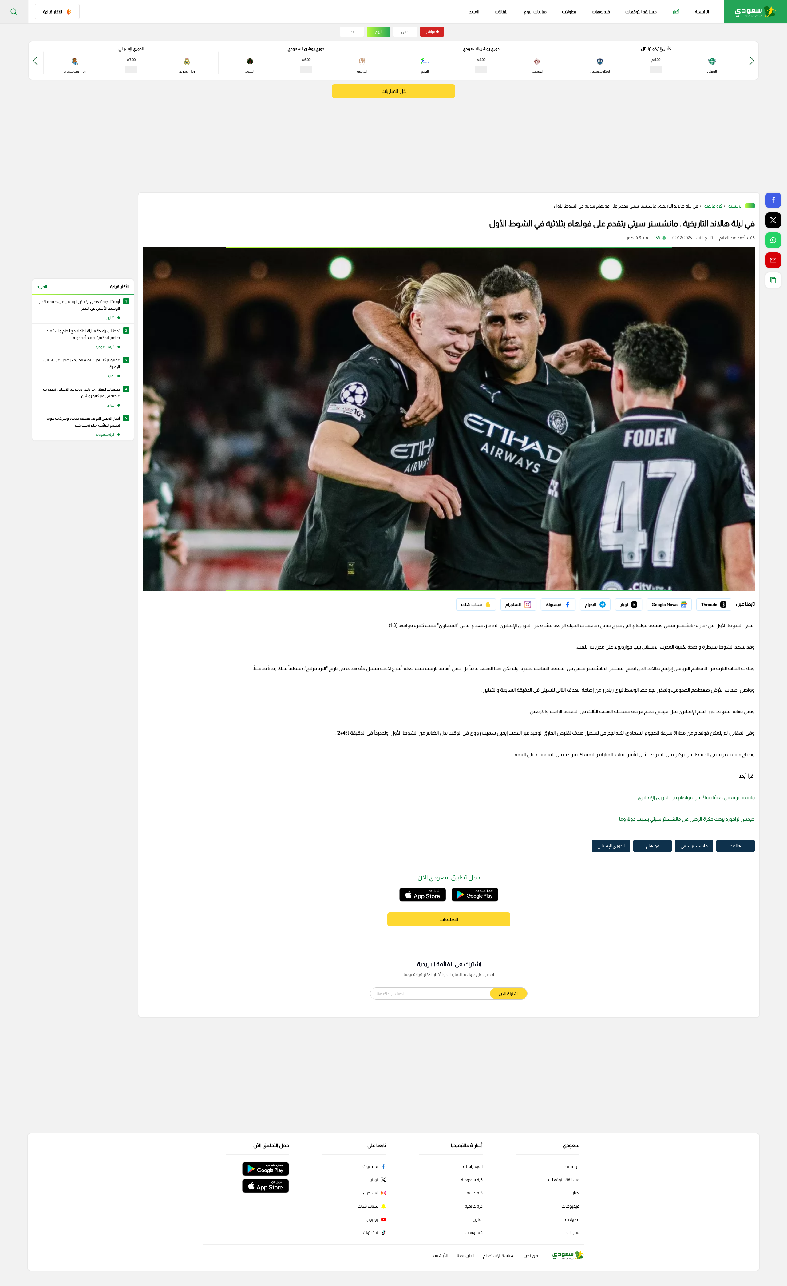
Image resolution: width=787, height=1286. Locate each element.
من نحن (531, 1255)
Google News (678, 603)
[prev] (752, 60)
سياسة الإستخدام (498, 1255)
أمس (405, 32)
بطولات (569, 11)
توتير (638, 603)
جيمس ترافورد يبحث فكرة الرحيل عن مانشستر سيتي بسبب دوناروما (687, 819)
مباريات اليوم (535, 11)
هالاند (735, 845)
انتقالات (501, 11)
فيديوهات (601, 11)
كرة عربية (475, 1192)
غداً (352, 32)
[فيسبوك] (558, 604)
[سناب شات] (476, 604)
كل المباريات (393, 91)
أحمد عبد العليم (732, 237)
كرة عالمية (713, 206)
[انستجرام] (518, 604)
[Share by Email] (773, 260)
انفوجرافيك (473, 1166)
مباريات (572, 1232)
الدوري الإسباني (611, 845)
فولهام (652, 845)
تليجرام (604, 603)
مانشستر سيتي (694, 845)
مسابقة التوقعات (563, 1179)
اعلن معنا (465, 1255)
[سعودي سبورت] (755, 11)
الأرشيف (440, 1255)
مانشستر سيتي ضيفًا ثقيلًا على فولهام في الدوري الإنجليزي (696, 797)
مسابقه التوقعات (641, 11)
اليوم (378, 32)
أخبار (675, 11)
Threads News (717, 603)
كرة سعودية (472, 1179)
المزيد (42, 286)
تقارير (478, 1219)
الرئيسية (702, 11)
